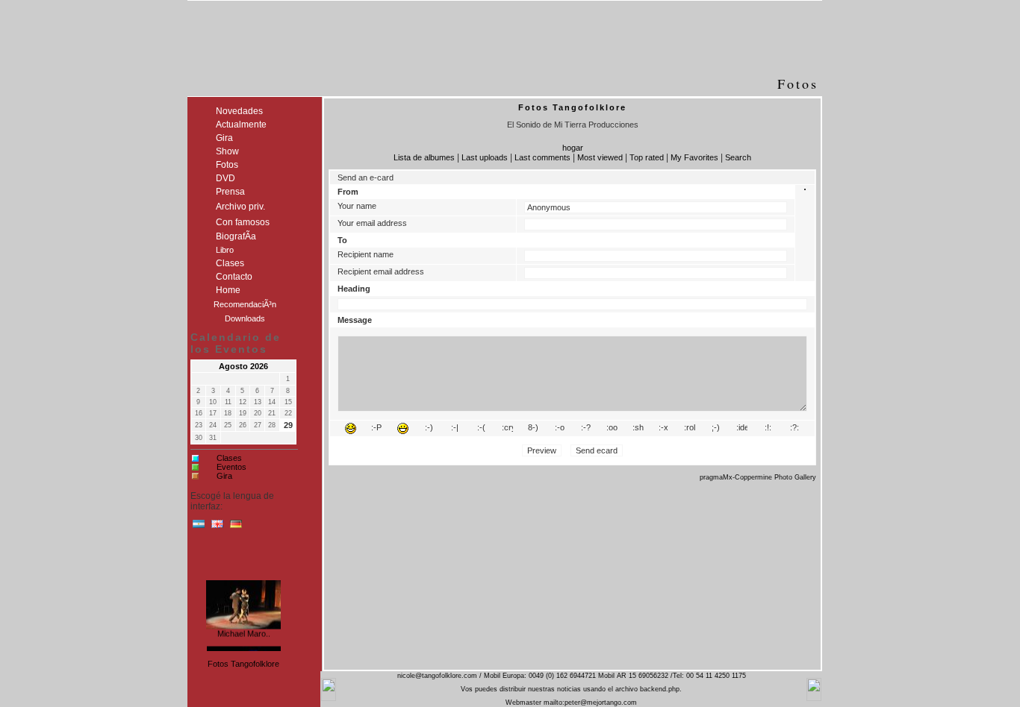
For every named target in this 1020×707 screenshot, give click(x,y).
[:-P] (376, 428)
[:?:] (794, 428)
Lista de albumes (424, 157)
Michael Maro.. (243, 632)
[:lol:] (350, 428)
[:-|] (455, 428)
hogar (572, 147)
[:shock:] (638, 428)
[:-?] (585, 428)
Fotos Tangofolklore (243, 663)
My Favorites (694, 157)
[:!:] (768, 428)
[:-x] (663, 428)
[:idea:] (741, 428)
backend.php (660, 689)
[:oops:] (612, 428)
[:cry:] (507, 428)
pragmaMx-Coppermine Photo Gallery (758, 477)
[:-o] (559, 428)
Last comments (542, 157)
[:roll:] (689, 428)
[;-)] (715, 428)
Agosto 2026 (243, 366)
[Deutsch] (236, 527)
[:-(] (481, 428)
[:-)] (429, 428)
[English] (217, 527)
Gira (224, 475)
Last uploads (484, 157)
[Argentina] (198, 527)
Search (738, 157)
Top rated (646, 157)
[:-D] (402, 428)
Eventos (231, 466)
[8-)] (533, 428)
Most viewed (600, 157)
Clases (229, 457)
